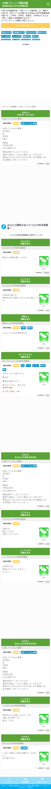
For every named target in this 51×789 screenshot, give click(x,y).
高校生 (30, 328)
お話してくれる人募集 (29, 123)
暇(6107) (35, 36)
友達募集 (16, 123)
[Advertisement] (25, 74)
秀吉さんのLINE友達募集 (13, 323)
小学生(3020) (26, 40)
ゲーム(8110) (6, 36)
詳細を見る (25, 244)
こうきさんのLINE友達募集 (14, 706)
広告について (42, 782)
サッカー (36, 365)
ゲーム (28, 365)
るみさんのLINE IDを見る (26, 457)
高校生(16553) (6, 32)
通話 (4, 369)
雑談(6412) (26, 36)
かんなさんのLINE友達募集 (14, 248)
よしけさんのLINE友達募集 (14, 286)
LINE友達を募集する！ (25, 25)
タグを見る (25, 44)
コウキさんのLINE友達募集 (14, 519)
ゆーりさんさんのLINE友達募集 (15, 361)
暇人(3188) (16, 40)
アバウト (8, 782)
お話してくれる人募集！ (12, 119)
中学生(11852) (31, 32)
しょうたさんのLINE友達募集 (15, 557)
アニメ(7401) (16, 36)
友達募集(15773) (18, 32)
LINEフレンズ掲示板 (15, 4)
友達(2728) (36, 40)
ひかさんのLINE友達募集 (13, 743)
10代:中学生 (7, 123)
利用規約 (25, 782)
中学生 (23, 328)
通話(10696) (42, 32)
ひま (22, 365)
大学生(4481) (6, 40)
